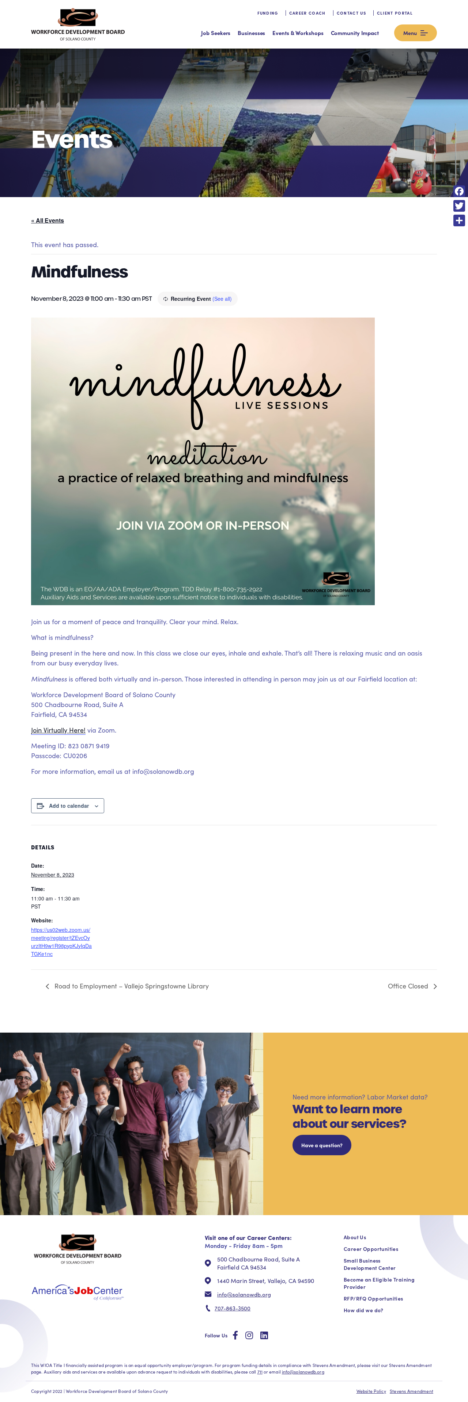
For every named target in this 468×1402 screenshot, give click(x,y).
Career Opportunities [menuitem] (371, 1248)
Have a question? (322, 1145)
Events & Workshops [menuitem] (297, 33)
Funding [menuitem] (267, 13)
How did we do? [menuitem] (364, 1310)
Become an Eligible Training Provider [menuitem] (379, 1283)
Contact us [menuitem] (351, 13)
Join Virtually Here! (58, 730)
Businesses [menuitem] (251, 33)
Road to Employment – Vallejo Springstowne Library (131, 986)
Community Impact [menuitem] (355, 33)
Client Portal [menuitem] (395, 13)
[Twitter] (459, 206)
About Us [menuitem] (355, 1237)
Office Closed (409, 986)
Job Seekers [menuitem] (215, 33)
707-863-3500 (232, 1308)
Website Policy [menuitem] (371, 1391)
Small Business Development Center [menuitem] (370, 1264)
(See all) (222, 298)
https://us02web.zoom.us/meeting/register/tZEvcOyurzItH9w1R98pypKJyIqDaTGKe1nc (61, 941)
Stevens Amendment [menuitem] (411, 1391)
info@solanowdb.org (244, 1294)
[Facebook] (459, 191)
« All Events (47, 220)
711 (260, 1372)
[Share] (459, 220)
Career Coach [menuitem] (307, 13)
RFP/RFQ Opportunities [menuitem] (373, 1298)
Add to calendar (69, 805)
